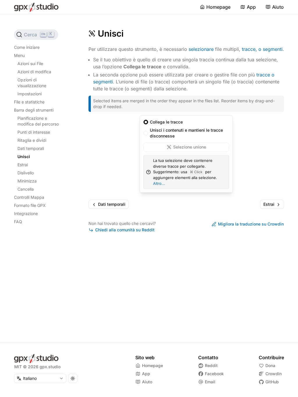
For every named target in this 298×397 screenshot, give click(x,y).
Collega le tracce (166, 121)
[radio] (145, 122)
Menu (19, 55)
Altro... (159, 183)
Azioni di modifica (34, 71)
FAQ (18, 221)
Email (210, 381)
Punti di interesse (33, 132)
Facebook (214, 373)
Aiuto (278, 7)
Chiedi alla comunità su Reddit (125, 229)
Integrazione (26, 213)
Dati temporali (30, 148)
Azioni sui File (30, 63)
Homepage (218, 7)
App (251, 7)
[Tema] (72, 378)
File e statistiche (29, 101)
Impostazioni (29, 93)
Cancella (25, 189)
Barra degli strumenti (34, 110)
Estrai (22, 164)
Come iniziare (27, 47)
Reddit (211, 365)
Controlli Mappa (29, 197)
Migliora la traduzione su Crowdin (251, 223)
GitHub (272, 381)
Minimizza (27, 180)
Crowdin (273, 373)
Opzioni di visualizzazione (31, 82)
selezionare (201, 49)
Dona (270, 365)
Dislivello (25, 172)
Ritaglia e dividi (31, 140)
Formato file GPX (30, 205)
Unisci (23, 156)
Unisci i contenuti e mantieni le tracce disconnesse (186, 133)
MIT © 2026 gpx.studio (37, 366)
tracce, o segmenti (262, 49)
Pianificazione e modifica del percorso (38, 121)
